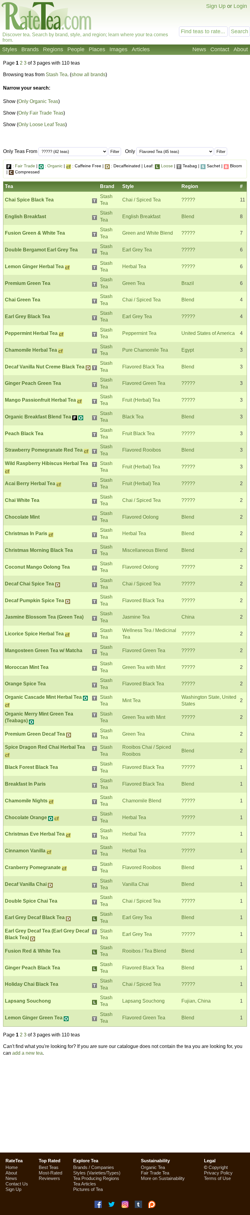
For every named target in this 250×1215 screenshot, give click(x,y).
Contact (219, 49)
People (75, 49)
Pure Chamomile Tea (145, 350)
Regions (53, 49)
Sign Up (216, 6)
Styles (9, 49)
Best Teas (49, 1167)
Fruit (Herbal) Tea (141, 400)
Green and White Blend (147, 233)
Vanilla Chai (135, 884)
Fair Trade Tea (155, 1172)
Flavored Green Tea (143, 383)
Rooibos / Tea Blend (144, 951)
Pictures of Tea (88, 1189)
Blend (187, 216)
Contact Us (16, 1183)
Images (118, 49)
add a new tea (27, 1053)
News (199, 49)
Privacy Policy (218, 1172)
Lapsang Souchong (143, 1001)
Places (97, 49)
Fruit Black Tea (138, 433)
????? (188, 199)
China (188, 617)
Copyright (218, 1167)
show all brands (88, 74)
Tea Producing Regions (96, 1178)
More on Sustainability (163, 1178)
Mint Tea (131, 700)
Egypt (187, 350)
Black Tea (133, 416)
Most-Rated (50, 1172)
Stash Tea (56, 74)
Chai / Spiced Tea (141, 199)
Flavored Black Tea (143, 366)
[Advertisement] (125, 1104)
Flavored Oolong (140, 517)
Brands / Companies (93, 1167)
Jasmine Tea (136, 617)
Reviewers (49, 1178)
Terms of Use (217, 1178)
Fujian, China (196, 1001)
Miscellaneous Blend (145, 550)
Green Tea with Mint (143, 667)
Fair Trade (25, 165)
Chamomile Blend (141, 800)
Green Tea (133, 283)
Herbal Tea (134, 266)
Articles (141, 49)
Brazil (187, 283)
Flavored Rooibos (141, 450)
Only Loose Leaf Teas (41, 124)
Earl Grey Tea (137, 249)
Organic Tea (153, 1167)
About (241, 49)
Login (240, 6)
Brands (30, 49)
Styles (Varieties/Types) (96, 1172)
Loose (167, 165)
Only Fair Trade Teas (40, 112)
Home (11, 1167)
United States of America (208, 333)
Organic (54, 165)
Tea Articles (84, 1183)
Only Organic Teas (38, 101)
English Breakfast (141, 216)
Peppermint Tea (139, 333)
